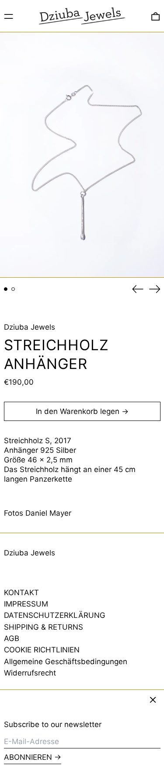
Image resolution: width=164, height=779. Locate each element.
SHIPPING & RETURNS (43, 627)
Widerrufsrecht (30, 673)
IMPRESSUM (26, 604)
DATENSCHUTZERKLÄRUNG (54, 615)
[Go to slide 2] (13, 289)
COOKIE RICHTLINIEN (42, 649)
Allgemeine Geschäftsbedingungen (65, 661)
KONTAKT (21, 592)
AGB (11, 638)
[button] (155, 16)
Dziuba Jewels (29, 327)
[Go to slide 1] (6, 289)
